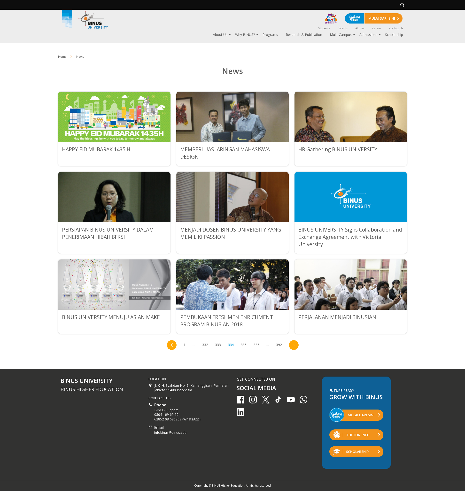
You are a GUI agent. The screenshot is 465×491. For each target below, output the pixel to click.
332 (205, 344)
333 (218, 344)
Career (376, 28)
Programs (270, 34)
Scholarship (394, 34)
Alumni (359, 28)
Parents (343, 28)
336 (256, 344)
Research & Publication (304, 34)
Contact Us (396, 28)
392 (279, 344)
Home (62, 57)
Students (324, 28)
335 (244, 344)
